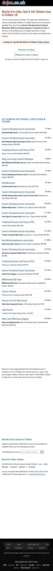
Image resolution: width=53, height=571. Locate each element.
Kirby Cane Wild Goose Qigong (15, 318)
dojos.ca (38, 565)
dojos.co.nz (35, 568)
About (19, 544)
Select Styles (43, 42)
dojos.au (16, 568)
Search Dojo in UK (33, 544)
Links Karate (7, 309)
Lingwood (13, 466)
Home (9, 544)
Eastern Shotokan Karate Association (18, 129)
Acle (40, 464)
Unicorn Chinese (9, 291)
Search (41, 372)
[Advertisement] (26, 407)
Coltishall (31, 466)
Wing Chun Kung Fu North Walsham (17, 159)
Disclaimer (18, 548)
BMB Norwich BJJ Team (12, 279)
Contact (41, 548)
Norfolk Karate (8, 183)
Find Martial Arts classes (11, 452)
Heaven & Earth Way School (14, 300)
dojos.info (11, 565)
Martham (22, 466)
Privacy (30, 548)
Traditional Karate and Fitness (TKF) (18, 150)
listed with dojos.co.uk (37, 474)
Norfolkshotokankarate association (17, 240)
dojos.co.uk (23, 565)
